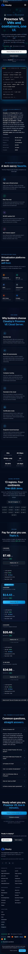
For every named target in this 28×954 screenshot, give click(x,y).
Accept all (22, 950)
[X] (2, 863)
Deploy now (13, 562)
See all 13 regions (13, 502)
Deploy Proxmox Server (13, 51)
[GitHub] (6, 863)
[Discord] (13, 863)
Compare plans (14, 56)
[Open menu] (25, 5)
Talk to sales (18, 840)
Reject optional (13, 950)
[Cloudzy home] (6, 5)
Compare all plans (14, 817)
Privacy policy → (21, 947)
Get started (6, 840)
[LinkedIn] (9, 863)
